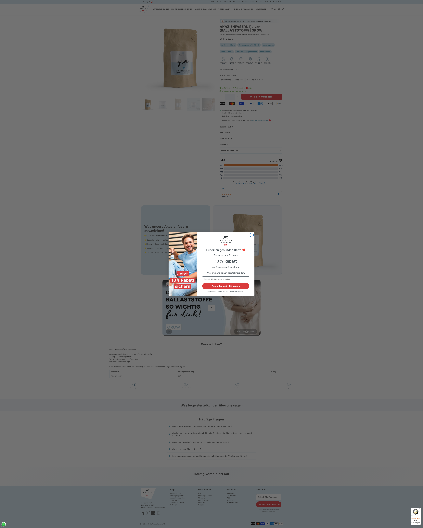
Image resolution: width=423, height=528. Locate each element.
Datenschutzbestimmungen (237, 291)
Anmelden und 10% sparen (226, 286)
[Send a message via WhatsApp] (3, 524)
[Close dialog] (252, 235)
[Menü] (419, 509)
